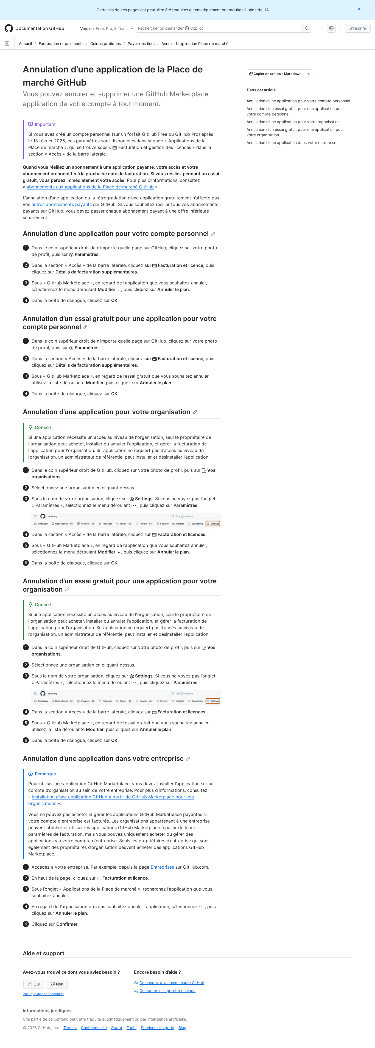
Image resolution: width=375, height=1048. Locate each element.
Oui (36, 984)
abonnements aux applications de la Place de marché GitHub (90, 187)
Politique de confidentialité (43, 994)
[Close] (359, 9)
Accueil (25, 43)
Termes (70, 1027)
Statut (116, 1027)
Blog (182, 1027)
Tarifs (131, 1027)
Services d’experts (157, 1027)
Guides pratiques (105, 43)
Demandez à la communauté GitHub (171, 982)
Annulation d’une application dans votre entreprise (103, 758)
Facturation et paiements (61, 43)
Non (59, 984)
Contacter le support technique (167, 990)
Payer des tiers (141, 43)
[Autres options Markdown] (308, 73)
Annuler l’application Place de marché (194, 43)
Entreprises (162, 867)
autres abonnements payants (62, 204)
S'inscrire (357, 28)
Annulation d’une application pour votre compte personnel (116, 234)
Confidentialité (94, 1027)
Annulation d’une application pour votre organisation (107, 412)
